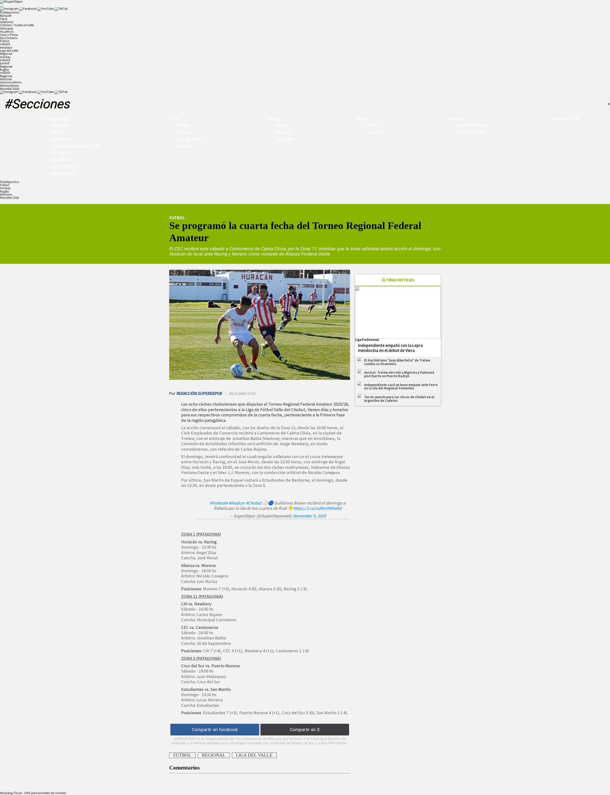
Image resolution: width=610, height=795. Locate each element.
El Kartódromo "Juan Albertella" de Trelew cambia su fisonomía (397, 362)
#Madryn (237, 503)
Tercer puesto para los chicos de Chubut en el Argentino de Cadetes (399, 399)
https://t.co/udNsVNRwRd (317, 508)
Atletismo (7, 22)
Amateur (6, 47)
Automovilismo (11, 82)
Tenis (3, 19)
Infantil (5, 44)
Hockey (273, 118)
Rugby (363, 118)
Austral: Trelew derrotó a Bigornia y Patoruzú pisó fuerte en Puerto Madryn (399, 374)
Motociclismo (9, 85)
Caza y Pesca (9, 34)
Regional (6, 53)
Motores (455, 118)
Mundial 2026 (9, 89)
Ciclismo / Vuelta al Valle (17, 25)
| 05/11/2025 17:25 (241, 394)
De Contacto (9, 38)
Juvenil (4, 63)
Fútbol (172, 118)
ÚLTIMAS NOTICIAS (398, 280)
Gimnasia (6, 28)
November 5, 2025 (309, 516)
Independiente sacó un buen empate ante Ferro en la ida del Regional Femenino (400, 387)
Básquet (6, 15)
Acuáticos (7, 31)
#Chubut (253, 503)
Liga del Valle (9, 50)
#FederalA (219, 503)
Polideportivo (54, 118)
